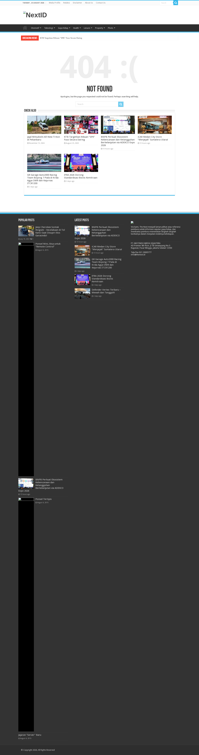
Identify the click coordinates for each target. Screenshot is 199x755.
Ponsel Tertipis (43, 499)
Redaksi (66, 3)
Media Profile (54, 3)
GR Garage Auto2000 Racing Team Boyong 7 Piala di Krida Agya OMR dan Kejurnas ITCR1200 (42, 179)
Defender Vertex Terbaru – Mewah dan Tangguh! (106, 291)
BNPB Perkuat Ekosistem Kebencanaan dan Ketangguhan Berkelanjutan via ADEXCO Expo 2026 (118, 141)
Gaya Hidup (63, 28)
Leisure (87, 28)
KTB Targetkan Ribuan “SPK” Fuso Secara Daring (61, 38)
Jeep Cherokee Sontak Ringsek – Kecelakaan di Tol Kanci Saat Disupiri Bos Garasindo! (50, 231)
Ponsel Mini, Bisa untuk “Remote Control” (47, 245)
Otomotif (35, 28)
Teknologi (48, 28)
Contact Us (100, 3)
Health (76, 28)
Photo (110, 28)
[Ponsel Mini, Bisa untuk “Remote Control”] (26, 359)
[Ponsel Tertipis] (26, 614)
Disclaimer (77, 3)
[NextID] (35, 14)
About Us (89, 3)
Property (99, 28)
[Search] (175, 2)
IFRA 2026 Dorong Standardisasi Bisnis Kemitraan (80, 176)
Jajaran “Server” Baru (29, 734)
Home (25, 27)
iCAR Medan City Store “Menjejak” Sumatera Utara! (153, 138)
